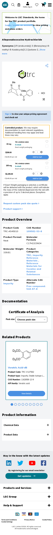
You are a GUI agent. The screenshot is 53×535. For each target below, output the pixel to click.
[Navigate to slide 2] (15, 404)
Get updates (25, 476)
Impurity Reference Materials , (34, 258)
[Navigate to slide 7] (34, 404)
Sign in (8, 114)
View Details (27, 393)
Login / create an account (18, 25)
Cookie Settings (7, 522)
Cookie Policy (47, 520)
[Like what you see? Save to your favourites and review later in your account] (36, 5)
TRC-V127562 (28, 372)
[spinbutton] (37, 152)
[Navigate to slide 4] (23, 404)
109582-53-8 (34, 231)
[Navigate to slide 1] (12, 404)
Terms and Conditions (9, 520)
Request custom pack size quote (20, 203)
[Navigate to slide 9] (41, 404)
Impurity (8, 283)
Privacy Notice (29, 520)
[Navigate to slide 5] (26, 404)
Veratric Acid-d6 (17, 367)
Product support (12, 208)
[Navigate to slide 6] (30, 404)
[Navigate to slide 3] (19, 404)
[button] (41, 152)
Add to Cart (37, 157)
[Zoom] (44, 99)
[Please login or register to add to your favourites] (47, 141)
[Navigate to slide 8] (37, 404)
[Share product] (47, 66)
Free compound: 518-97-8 (36, 287)
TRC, (29, 255)
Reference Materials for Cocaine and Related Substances (34, 269)
